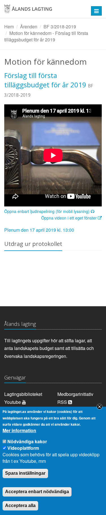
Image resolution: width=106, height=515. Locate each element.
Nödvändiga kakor (27, 441)
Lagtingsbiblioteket (23, 394)
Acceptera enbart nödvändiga (37, 491)
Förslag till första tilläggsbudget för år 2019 (45, 80)
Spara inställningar (25, 473)
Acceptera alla (20, 505)
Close (99, 406)
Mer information (19, 430)
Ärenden (28, 26)
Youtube (13, 402)
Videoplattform (23, 448)
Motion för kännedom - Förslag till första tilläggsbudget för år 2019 (46, 36)
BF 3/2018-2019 (60, 26)
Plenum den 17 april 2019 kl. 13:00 (39, 230)
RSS (62, 402)
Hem (9, 26)
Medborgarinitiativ (75, 394)
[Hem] (44, 11)
